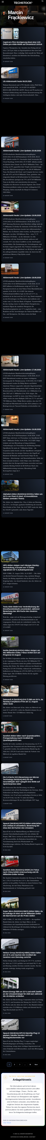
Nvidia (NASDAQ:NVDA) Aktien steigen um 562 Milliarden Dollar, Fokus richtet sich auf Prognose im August (21, 652)
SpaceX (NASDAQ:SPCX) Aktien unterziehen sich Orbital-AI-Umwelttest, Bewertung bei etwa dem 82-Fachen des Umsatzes (22, 825)
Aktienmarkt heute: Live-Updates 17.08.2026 (22, 370)
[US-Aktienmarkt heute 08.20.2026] (10, 72)
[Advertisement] (23, 119)
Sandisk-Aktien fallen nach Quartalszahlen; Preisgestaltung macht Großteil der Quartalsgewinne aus (21, 738)
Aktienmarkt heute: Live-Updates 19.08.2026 (22, 215)
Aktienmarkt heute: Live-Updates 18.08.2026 (22, 278)
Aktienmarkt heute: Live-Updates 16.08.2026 (22, 429)
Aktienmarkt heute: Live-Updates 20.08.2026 (22, 151)
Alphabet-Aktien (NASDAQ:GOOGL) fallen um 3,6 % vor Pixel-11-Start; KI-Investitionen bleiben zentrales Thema (23, 496)
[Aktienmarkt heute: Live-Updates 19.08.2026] (10, 206)
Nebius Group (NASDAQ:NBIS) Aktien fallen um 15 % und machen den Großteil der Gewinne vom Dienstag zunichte (22, 955)
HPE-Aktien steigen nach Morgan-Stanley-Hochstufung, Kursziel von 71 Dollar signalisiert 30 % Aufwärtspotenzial (21, 567)
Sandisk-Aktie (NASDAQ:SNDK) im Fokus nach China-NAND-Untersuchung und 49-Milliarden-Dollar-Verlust (21, 872)
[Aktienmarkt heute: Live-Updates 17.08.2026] (10, 361)
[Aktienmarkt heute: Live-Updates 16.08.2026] (10, 420)
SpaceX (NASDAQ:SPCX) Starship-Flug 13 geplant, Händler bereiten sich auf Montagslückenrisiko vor (21, 1035)
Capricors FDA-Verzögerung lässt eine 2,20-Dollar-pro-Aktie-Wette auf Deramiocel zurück (22, 43)
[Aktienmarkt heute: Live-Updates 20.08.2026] (10, 142)
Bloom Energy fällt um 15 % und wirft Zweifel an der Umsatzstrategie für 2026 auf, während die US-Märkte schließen (22, 994)
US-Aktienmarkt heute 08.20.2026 (17, 81)
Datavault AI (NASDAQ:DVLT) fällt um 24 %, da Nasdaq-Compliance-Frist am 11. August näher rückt (23, 701)
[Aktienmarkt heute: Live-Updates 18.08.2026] (10, 269)
